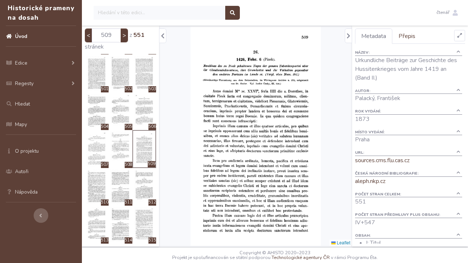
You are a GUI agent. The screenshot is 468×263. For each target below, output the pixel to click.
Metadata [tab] (373, 36)
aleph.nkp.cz (370, 181)
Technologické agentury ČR (301, 257)
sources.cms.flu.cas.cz (382, 160)
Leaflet (343, 242)
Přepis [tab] (407, 36)
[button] (447, 13)
